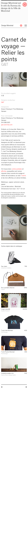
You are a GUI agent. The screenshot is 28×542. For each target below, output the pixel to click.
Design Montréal (7, 25)
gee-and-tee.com (6, 124)
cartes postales (17, 169)
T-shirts (23, 175)
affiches (3, 171)
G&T (2, 102)
